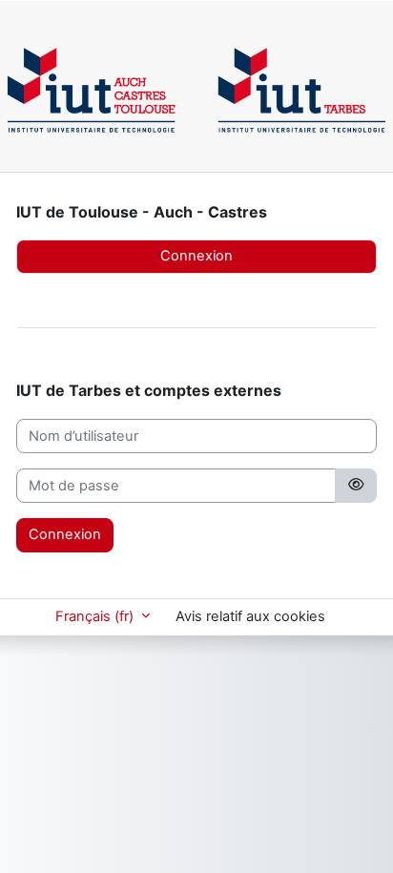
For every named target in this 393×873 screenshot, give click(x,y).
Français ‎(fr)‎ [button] (96, 616)
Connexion (196, 255)
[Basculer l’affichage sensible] (356, 485)
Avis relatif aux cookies (250, 616)
